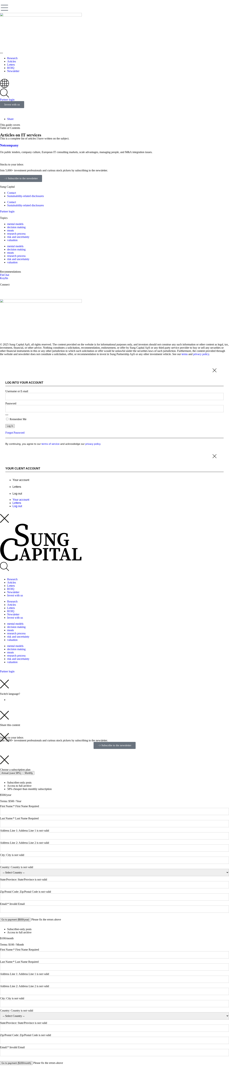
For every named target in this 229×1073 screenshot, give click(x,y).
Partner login (7, 99)
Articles (11, 582)
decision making (16, 227)
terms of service (51, 443)
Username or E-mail (16, 391)
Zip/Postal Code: (10, 891)
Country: (5, 867)
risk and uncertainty (18, 236)
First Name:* (7, 806)
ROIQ (10, 588)
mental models (15, 223)
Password (10, 403)
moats (10, 230)
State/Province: (9, 879)
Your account (21, 479)
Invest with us (15, 595)
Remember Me (17, 419)
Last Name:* (7, 818)
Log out (17, 493)
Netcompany (9, 145)
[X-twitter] (4, 290)
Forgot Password (15, 432)
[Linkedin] (14, 290)
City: (3, 854)
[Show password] (6, 414)
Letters (17, 486)
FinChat (4, 274)
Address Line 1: (9, 830)
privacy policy (201, 354)
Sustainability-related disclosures (25, 196)
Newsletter (13, 592)
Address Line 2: (9, 842)
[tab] (11, 773)
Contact (11, 192)
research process (16, 233)
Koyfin (4, 278)
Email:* (4, 903)
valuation (12, 240)
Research (12, 579)
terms (185, 354)
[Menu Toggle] (1, 53)
